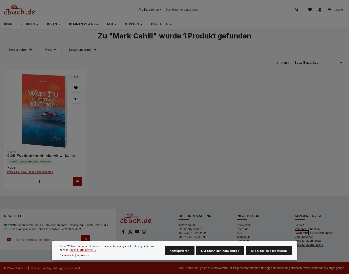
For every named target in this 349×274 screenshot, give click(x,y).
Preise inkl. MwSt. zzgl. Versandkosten (30, 171)
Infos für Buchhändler (309, 240)
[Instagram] (144, 233)
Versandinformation (307, 229)
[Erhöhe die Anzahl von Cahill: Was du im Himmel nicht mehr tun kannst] (67, 181)
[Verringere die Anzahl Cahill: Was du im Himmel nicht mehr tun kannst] (11, 181)
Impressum (243, 236)
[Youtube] (137, 233)
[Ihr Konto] (319, 9)
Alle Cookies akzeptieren (269, 250)
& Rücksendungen (314, 232)
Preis (48, 49)
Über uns (242, 229)
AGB (239, 232)
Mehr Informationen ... (83, 249)
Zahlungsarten (304, 236)
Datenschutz (245, 240)
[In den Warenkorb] (77, 181)
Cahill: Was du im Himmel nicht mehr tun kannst (41, 155)
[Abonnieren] (85, 239)
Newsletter (243, 224)
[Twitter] (130, 233)
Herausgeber (18, 49)
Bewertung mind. (80, 49)
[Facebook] (123, 233)
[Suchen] (296, 9)
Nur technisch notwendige (220, 250)
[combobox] (228, 9)
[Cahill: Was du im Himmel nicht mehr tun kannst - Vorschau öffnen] (75, 98)
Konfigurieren (179, 250)
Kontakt (299, 224)
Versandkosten (250, 268)
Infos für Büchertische (309, 244)
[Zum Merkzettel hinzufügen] (75, 87)
